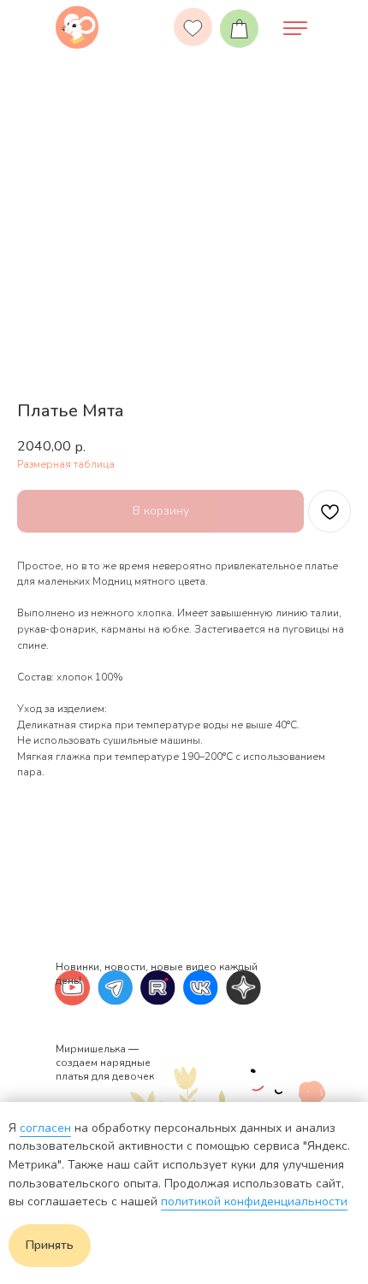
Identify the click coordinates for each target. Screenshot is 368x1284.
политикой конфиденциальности (254, 1201)
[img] (77, 27)
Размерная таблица (66, 464)
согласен (45, 1128)
